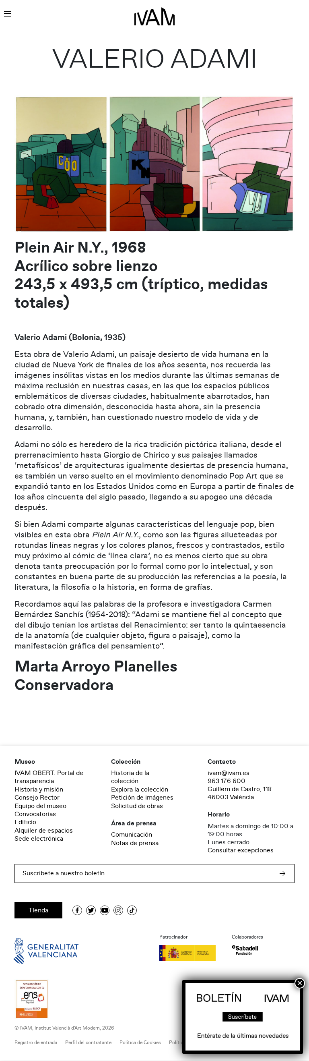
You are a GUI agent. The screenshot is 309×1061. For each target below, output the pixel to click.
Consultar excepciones (241, 850)
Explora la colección (139, 789)
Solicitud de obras (137, 806)
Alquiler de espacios (43, 831)
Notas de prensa (135, 843)
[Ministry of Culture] (190, 953)
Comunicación (131, 835)
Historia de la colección (130, 777)
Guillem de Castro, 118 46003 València (240, 793)
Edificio (25, 822)
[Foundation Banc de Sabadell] (245, 950)
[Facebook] (77, 910)
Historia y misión (38, 789)
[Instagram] (118, 910)
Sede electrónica (38, 839)
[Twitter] (91, 910)
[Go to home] (34, 950)
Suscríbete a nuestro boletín (64, 873)
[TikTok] (132, 910)
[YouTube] (104, 910)
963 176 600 (226, 781)
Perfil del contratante (88, 1043)
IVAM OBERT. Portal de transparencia (48, 777)
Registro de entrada (35, 1043)
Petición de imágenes (142, 798)
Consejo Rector (37, 798)
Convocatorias (35, 814)
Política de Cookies (140, 1043)
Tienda (38, 910)
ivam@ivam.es (228, 773)
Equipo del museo (40, 806)
